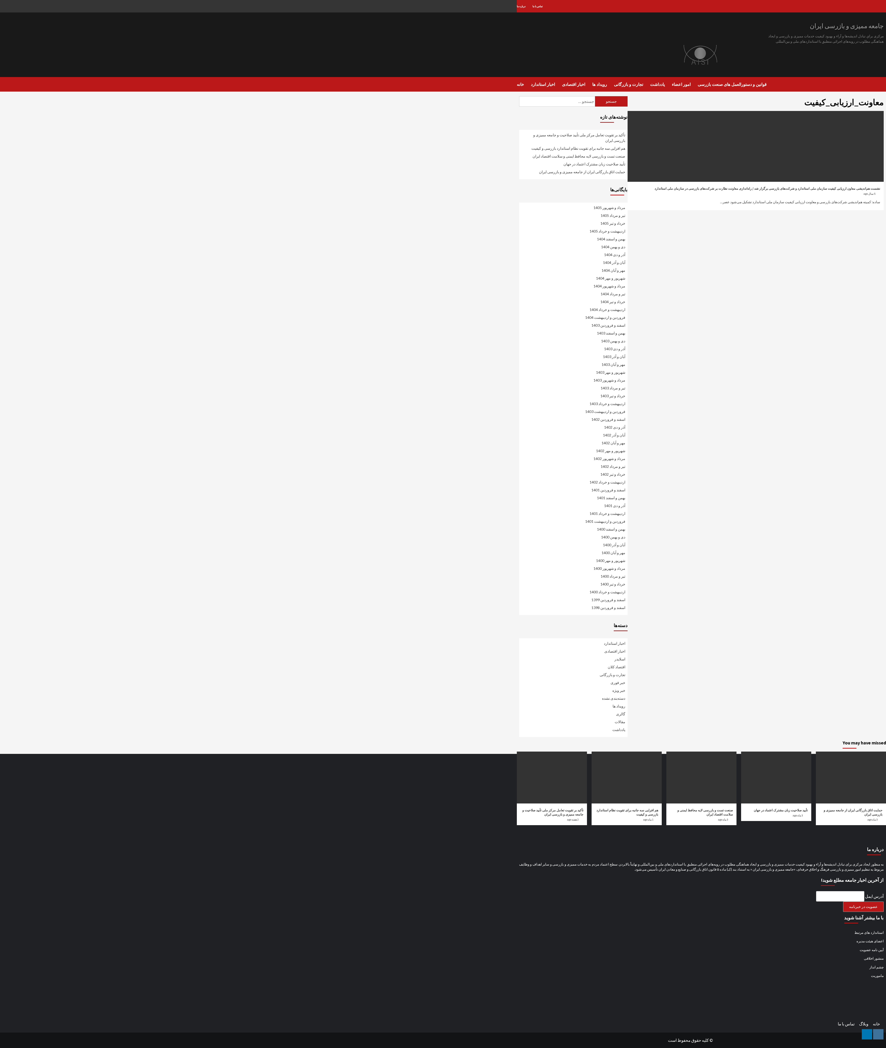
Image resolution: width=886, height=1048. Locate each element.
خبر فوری (618, 682)
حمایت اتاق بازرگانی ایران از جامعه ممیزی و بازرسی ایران (582, 172)
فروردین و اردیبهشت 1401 (605, 521)
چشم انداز (876, 967)
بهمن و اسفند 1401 (611, 498)
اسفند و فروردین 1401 (608, 490)
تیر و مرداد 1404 (613, 294)
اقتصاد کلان (616, 667)
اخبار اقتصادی (573, 84)
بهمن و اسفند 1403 (611, 333)
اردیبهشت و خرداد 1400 (607, 592)
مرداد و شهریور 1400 (609, 568)
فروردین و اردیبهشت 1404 (605, 317)
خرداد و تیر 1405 (612, 223)
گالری (620, 714)
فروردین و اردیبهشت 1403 (605, 411)
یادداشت (657, 84)
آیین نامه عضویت (872, 950)
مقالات (620, 722)
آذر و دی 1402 (614, 427)
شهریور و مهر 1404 (610, 278)
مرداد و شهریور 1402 (609, 458)
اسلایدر (619, 659)
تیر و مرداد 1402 (613, 466)
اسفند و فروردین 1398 (608, 607)
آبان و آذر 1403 (614, 356)
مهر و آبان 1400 (613, 552)
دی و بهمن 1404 (613, 247)
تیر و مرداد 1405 (613, 215)
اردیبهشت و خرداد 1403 (607, 403)
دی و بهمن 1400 (613, 537)
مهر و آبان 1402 (613, 443)
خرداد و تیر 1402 (612, 474)
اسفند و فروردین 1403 (608, 325)
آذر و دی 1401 (614, 505)
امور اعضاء (681, 84)
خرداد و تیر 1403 (612, 396)
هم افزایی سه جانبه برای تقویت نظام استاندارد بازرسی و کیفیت (578, 148)
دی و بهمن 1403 (613, 341)
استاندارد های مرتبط (869, 932)
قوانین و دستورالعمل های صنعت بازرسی (732, 84)
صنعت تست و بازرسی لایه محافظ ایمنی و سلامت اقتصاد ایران (579, 156)
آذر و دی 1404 (614, 254)
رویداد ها (599, 84)
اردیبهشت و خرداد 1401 (607, 513)
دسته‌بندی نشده (613, 698)
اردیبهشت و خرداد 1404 (607, 309)
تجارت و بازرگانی (628, 84)
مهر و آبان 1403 (613, 364)
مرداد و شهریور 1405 (609, 207)
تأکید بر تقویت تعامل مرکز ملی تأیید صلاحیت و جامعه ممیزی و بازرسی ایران (579, 138)
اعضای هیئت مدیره (870, 941)
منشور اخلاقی (874, 958)
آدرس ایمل (874, 896)
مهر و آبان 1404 (613, 270)
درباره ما (521, 6)
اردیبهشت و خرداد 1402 (607, 482)
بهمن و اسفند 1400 (611, 529)
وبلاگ (863, 1023)
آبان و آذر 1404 (614, 262)
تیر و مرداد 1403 (613, 388)
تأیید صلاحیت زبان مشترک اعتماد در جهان (594, 164)
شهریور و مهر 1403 (610, 372)
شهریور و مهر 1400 (610, 560)
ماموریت (877, 975)
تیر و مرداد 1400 (613, 576)
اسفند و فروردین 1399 (608, 599)
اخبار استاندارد (543, 84)
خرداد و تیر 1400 (612, 584)
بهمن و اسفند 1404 (611, 239)
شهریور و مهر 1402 (610, 450)
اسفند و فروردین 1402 (608, 419)
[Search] (883, 84)
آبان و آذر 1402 (614, 435)
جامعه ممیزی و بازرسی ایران (847, 26)
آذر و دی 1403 (614, 348)
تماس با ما (538, 6)
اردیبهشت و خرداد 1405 (607, 231)
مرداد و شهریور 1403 (609, 380)
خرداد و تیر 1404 (612, 301)
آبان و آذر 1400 (614, 545)
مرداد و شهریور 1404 (609, 286)
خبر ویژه (618, 690)
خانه (520, 84)
